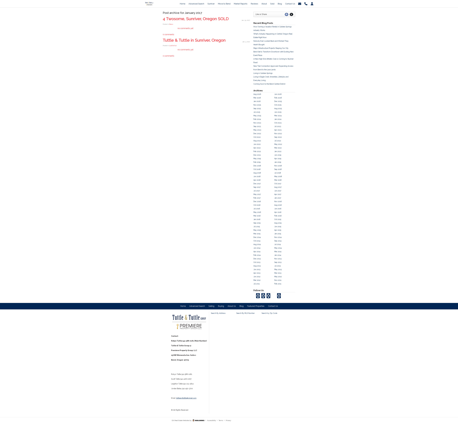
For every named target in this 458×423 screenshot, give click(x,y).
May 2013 (278, 269)
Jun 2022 (257, 144)
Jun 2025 (277, 112)
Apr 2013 (256, 273)
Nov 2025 (257, 105)
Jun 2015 (277, 226)
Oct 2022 (257, 137)
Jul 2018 (277, 173)
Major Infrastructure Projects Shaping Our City (270, 48)
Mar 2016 (257, 216)
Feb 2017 (256, 198)
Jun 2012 (256, 277)
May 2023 (257, 130)
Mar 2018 (277, 180)
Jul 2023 (277, 126)
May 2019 (257, 159)
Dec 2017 (257, 184)
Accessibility (211, 420)
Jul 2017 (256, 191)
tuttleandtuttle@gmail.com (186, 398)
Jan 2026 (257, 101)
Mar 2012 (256, 280)
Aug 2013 (257, 266)
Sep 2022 (278, 137)
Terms (221, 420)
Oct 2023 (277, 123)
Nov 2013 (278, 259)
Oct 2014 (256, 241)
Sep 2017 (256, 187)
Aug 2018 (257, 173)
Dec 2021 (257, 155)
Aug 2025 (278, 108)
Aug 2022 (257, 141)
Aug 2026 (257, 94)
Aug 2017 (277, 187)
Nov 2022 (278, 133)
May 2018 (278, 176)
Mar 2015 (256, 234)
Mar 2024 (278, 116)
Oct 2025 (277, 105)
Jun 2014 (256, 248)
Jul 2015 (256, 226)
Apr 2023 (277, 130)
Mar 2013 (277, 273)
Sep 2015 (256, 223)
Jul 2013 (277, 266)
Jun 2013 (256, 269)
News (171, 24)
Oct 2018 (256, 169)
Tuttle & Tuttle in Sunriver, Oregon (194, 40)
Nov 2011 (277, 280)
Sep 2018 (278, 169)
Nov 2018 (278, 166)
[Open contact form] (299, 4)
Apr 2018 (256, 180)
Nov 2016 (278, 201)
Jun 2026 (278, 94)
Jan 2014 (277, 255)
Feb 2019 (257, 162)
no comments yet (185, 28)
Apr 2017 (277, 194)
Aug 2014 (257, 244)
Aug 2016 (278, 205)
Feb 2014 (257, 255)
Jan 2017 (277, 198)
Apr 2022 (257, 148)
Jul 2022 (277, 141)
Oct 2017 (277, 184)
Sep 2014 (277, 241)
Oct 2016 (256, 205)
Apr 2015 (277, 230)
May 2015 (257, 230)
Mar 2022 (278, 148)
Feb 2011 (277, 284)
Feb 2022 (257, 151)
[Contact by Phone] (305, 4)
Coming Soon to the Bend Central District (269, 84)
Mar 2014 (277, 252)
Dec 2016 (257, 201)
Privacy (228, 420)
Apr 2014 (256, 252)
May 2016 (257, 212)
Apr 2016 (277, 212)
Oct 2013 (256, 262)
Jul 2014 (277, 244)
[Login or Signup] (312, 4)
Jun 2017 (277, 191)
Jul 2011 (256, 284)
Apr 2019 (277, 159)
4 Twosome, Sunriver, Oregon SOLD (196, 18)
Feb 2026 (278, 98)
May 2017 (257, 194)
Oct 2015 (277, 219)
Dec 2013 (257, 259)
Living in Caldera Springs (263, 73)
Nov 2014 (278, 237)
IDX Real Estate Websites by (182, 420)
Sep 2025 (257, 108)
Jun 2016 (277, 209)
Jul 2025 (256, 112)
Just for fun (173, 45)
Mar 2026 (257, 98)
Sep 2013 (277, 262)
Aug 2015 (277, 223)
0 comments (168, 34)
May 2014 (278, 248)
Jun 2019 (277, 155)
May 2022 (278, 144)
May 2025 (257, 116)
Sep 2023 (257, 126)
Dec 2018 (257, 166)
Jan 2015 (277, 234)
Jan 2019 (277, 162)
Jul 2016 (256, 209)
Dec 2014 (257, 237)
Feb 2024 (257, 119)
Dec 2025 (278, 101)
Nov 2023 (257, 123)
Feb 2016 (278, 216)
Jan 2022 (277, 151)
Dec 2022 (257, 133)
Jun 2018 (256, 176)
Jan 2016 (256, 219)
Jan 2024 (277, 119)
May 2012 (278, 277)
